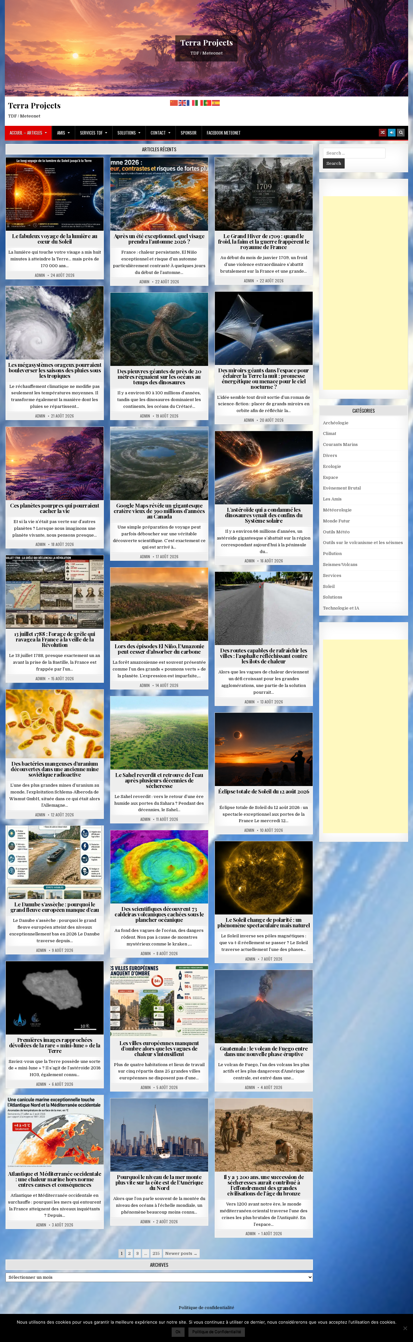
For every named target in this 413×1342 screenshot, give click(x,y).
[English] (182, 102)
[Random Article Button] (383, 132)
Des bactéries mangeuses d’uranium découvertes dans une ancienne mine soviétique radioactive (54, 769)
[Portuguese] (208, 102)
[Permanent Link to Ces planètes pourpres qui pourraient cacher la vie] (55, 463)
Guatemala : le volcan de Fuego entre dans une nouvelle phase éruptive (264, 1051)
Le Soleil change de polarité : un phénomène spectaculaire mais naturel (263, 922)
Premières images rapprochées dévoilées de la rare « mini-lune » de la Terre (54, 1045)
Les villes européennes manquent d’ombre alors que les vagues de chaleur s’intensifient (159, 1048)
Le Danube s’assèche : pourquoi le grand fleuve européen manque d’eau (54, 907)
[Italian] (199, 102)
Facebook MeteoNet (224, 132)
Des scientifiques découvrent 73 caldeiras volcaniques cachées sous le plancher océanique (159, 914)
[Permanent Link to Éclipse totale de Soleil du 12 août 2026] (264, 749)
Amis (61, 132)
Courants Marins (162, 1114)
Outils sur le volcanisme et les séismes (363, 542)
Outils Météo (336, 532)
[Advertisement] (368, 293)
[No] (405, 1328)
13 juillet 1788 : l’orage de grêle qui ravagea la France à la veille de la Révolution (54, 639)
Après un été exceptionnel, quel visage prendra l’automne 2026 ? (159, 238)
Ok (178, 1331)
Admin (40, 275)
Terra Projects (206, 42)
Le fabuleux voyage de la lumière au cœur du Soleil (54, 238)
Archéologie (150, 308)
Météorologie (162, 173)
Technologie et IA (266, 314)
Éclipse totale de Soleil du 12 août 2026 (263, 791)
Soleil (57, 173)
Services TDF (91, 132)
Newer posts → (181, 1253)
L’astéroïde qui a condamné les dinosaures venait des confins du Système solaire (263, 515)
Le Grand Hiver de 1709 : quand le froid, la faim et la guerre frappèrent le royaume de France (263, 241)
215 (156, 1253)
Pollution (261, 307)
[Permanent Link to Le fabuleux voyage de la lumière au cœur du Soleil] (55, 194)
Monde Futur (336, 521)
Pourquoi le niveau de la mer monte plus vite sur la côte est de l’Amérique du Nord (159, 1182)
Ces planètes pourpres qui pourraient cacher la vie (54, 508)
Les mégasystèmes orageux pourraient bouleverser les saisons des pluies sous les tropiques (55, 370)
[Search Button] (401, 132)
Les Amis (332, 499)
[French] (191, 102)
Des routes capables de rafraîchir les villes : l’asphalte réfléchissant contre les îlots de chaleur (263, 656)
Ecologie (173, 712)
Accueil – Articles (26, 132)
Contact (158, 132)
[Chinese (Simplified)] (174, 102)
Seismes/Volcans (162, 846)
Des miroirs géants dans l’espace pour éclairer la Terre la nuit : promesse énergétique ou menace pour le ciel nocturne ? (263, 378)
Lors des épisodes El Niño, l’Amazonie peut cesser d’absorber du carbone (159, 648)
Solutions (126, 132)
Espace (235, 307)
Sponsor (188, 132)
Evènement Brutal (248, 173)
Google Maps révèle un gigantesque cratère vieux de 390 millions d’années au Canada (159, 511)
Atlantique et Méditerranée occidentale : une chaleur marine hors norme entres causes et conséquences (54, 1179)
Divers (179, 308)
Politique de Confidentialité (216, 1331)
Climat (147, 583)
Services (332, 575)
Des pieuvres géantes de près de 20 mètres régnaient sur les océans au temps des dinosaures (159, 377)
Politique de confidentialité (206, 1307)
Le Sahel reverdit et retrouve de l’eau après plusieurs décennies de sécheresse (159, 780)
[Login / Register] (392, 132)
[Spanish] (216, 102)
